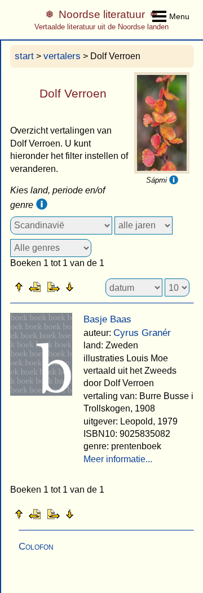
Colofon (36, 546)
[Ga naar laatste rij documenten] (97, 286)
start (24, 56)
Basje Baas (107, 319)
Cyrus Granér (142, 333)
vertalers (62, 56)
